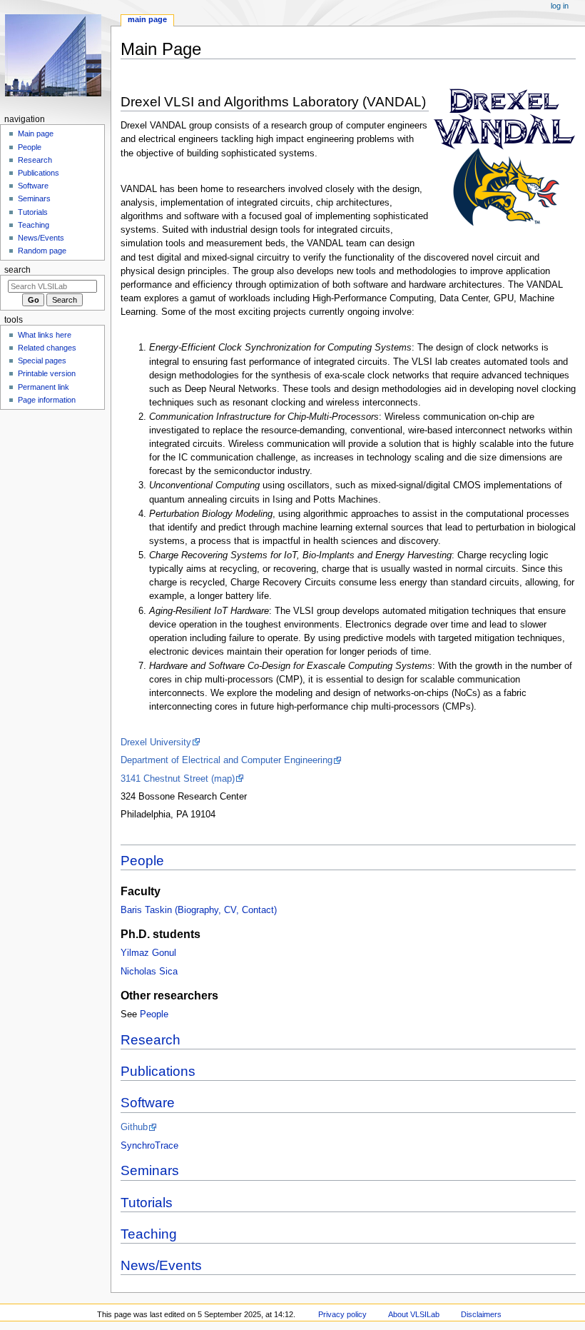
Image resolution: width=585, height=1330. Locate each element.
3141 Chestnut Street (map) (178, 779)
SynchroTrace (149, 1146)
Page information (47, 400)
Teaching (149, 1233)
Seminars (150, 1170)
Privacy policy (342, 1314)
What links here (44, 335)
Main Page (147, 19)
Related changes (47, 347)
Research (150, 1039)
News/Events (161, 1265)
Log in (560, 5)
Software (148, 1102)
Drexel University (156, 742)
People (142, 860)
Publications (158, 1071)
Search (17, 270)
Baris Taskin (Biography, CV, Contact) (199, 910)
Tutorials (147, 1202)
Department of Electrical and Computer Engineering (226, 760)
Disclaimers (481, 1314)
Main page (36, 133)
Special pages (42, 360)
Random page (42, 250)
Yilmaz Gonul (148, 953)
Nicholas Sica (149, 972)
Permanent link (43, 387)
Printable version (47, 373)
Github (134, 1127)
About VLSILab (413, 1314)
